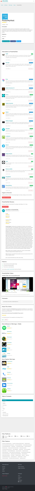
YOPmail (8, 353)
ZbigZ (8, 366)
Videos (4, 408)
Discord (3, 471)
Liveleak (8, 348)
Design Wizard (9, 153)
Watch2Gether (9, 361)
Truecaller (9, 372)
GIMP (7, 53)
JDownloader (9, 337)
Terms (3, 488)
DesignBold (8, 176)
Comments (4, 412)
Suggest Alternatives (21, 468)
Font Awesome (9, 383)
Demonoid (9, 377)
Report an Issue (4, 475)
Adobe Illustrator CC (10, 88)
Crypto (3, 469)
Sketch (7, 112)
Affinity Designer (9, 120)
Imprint (19, 478)
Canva (7, 94)
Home (2, 5)
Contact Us (20, 477)
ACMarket (9, 388)
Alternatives (4, 400)
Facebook (13, 41)
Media (14, 5)
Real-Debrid (9, 342)
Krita (7, 79)
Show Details (30, 68)
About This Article (5, 413)
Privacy (6, 488)
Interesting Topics (5, 415)
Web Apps (10, 5)
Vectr (7, 161)
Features (4, 403)
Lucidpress (8, 136)
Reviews (4, 401)
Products (3, 468)
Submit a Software (21, 466)
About (19, 475)
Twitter (19, 41)
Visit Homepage (6, 41)
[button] (34, 1)
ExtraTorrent (9, 331)
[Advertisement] (17, 9)
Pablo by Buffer (9, 169)
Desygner (8, 128)
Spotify (8, 326)
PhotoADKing (9, 185)
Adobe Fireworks (9, 103)
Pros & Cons (4, 405)
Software (5, 5)
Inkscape (7, 62)
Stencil (7, 145)
